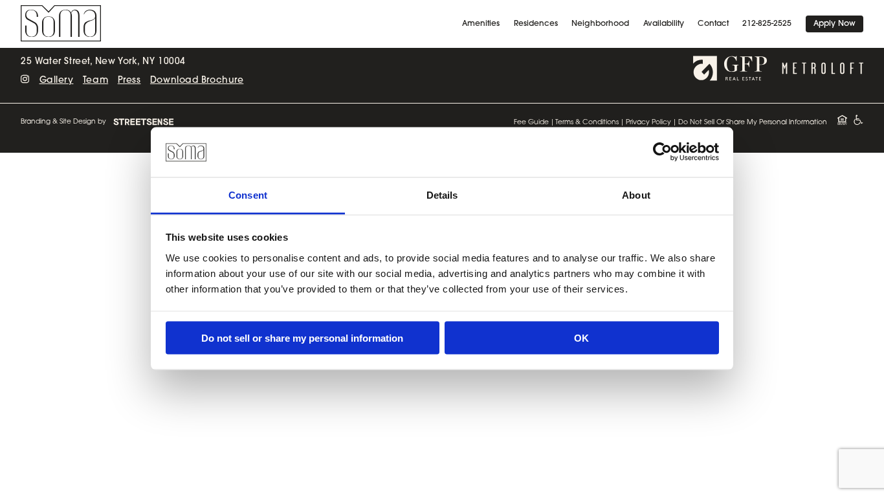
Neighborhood (600, 24)
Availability (663, 24)
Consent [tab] (247, 194)
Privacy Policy (648, 122)
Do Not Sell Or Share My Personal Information (752, 122)
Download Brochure (196, 80)
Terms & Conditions (587, 122)
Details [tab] (442, 194)
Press (129, 80)
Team (95, 80)
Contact (713, 24)
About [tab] (636, 194)
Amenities (481, 24)
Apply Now (834, 24)
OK (581, 338)
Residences (536, 24)
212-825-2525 (766, 24)
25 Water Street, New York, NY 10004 (103, 62)
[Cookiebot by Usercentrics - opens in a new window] (662, 152)
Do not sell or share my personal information (302, 338)
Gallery (56, 80)
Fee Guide (531, 122)
